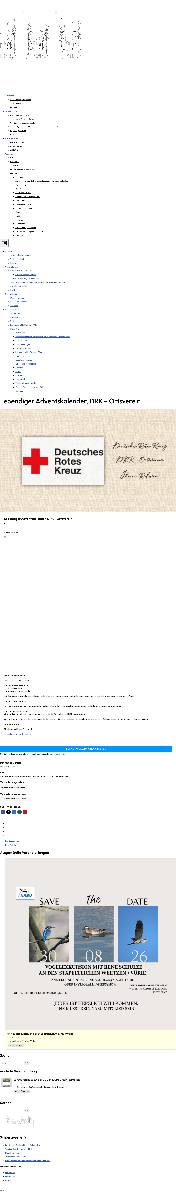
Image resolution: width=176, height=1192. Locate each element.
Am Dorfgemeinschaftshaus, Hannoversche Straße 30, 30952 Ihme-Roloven (34, 776)
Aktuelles (9, 95)
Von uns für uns (12, 111)
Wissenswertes (12, 154)
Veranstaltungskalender (20, 99)
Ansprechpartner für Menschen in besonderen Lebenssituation (36, 127)
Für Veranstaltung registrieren (86, 749)
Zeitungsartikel (16, 103)
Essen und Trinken (18, 146)
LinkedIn (14, 812)
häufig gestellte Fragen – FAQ (22, 169)
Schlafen (14, 150)
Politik (12, 134)
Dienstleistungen (17, 142)
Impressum (20, 200)
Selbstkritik (14, 158)
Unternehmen (11, 138)
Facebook (3, 812)
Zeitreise (14, 165)
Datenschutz (20, 185)
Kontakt (13, 107)
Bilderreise (14, 162)
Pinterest (25, 812)
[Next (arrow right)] (3, 1190)
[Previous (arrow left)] (1, 1190)
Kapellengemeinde (18, 131)
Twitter (8, 812)
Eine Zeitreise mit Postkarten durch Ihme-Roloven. (27, 1160)
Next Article (10, 845)
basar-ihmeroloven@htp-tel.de (17, 734)
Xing (19, 812)
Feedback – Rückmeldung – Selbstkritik (22, 1145)
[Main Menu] (4, 243)
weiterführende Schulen (25, 119)
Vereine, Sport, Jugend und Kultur (24, 123)
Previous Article (12, 841)
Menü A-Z (14, 173)
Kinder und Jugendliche (20, 115)
